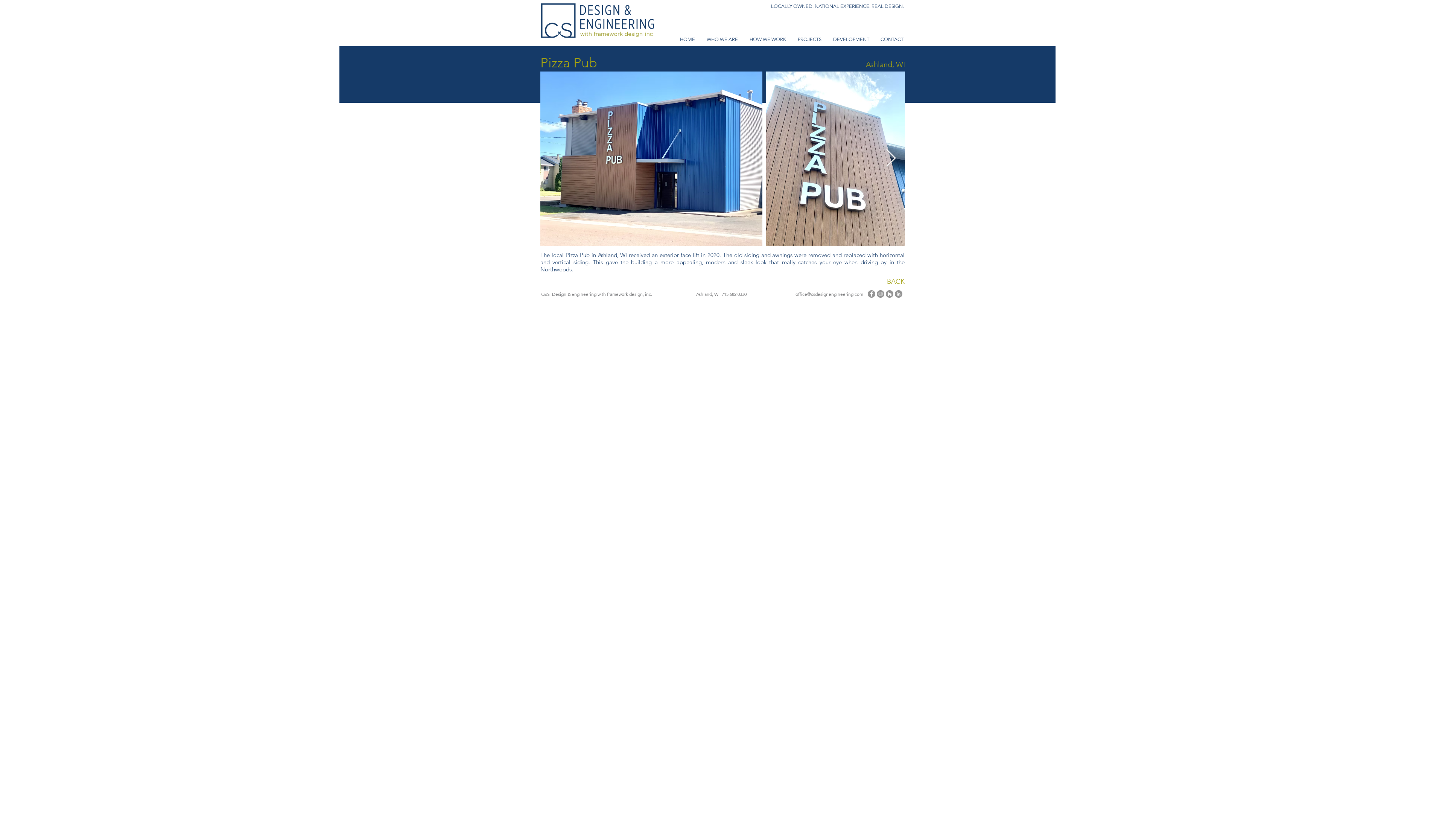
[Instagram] (880, 294)
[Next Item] (890, 159)
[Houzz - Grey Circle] (889, 294)
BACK (896, 281)
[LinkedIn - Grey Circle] (898, 294)
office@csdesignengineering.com (829, 294)
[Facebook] (871, 294)
